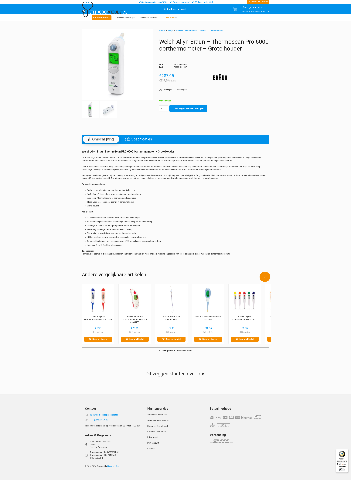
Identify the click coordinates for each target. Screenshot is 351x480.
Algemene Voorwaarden (158, 420)
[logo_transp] (87, 9)
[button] (109, 17)
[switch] (342, 469)
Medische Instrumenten (186, 30)
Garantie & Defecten (156, 431)
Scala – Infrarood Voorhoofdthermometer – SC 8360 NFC (134, 319)
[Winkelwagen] (235, 9)
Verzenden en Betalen (157, 414)
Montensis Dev (113, 466)
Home (162, 30)
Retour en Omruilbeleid (157, 426)
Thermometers (216, 30)
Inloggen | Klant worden (259, 1)
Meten (203, 30)
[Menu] (346, 450)
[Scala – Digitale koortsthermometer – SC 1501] (98, 300)
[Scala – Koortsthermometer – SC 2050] (208, 300)
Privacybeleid (153, 437)
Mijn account (153, 443)
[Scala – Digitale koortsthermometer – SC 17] (245, 300)
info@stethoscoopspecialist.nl (104, 415)
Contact (151, 448)
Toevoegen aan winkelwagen (188, 108)
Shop (170, 30)
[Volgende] (265, 277)
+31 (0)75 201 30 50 (99, 420)
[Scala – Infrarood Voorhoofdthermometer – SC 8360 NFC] (135, 300)
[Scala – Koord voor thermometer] (171, 300)
